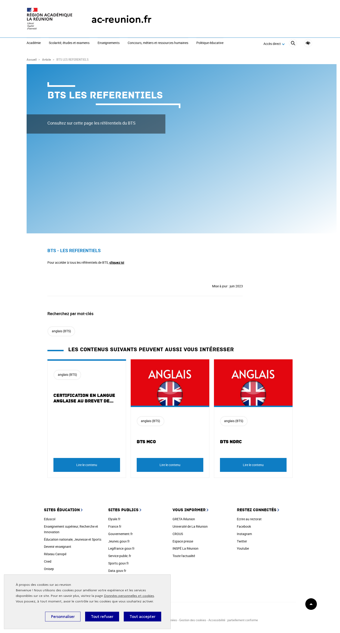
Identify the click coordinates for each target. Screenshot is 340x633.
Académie (34, 43)
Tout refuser (102, 616)
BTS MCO (146, 442)
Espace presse (183, 541)
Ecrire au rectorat (249, 519)
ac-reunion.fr (121, 19)
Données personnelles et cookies (129, 595)
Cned (47, 561)
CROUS (178, 534)
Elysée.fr (114, 519)
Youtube (243, 548)
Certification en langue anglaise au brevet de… (84, 398)
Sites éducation (62, 510)
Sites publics (123, 510)
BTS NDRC (231, 442)
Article (46, 59)
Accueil (32, 59)
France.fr (114, 526)
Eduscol (49, 519)
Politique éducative (209, 43)
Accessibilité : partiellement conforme (233, 620)
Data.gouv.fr (117, 570)
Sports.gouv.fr (118, 563)
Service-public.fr (119, 556)
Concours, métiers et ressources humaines (158, 43)
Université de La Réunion (190, 526)
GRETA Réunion (184, 519)
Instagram (244, 534)
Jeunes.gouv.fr (119, 541)
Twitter (242, 541)
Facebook (244, 526)
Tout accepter (142, 616)
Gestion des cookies (192, 620)
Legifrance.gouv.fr (121, 548)
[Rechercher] (293, 44)
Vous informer (189, 510)
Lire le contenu (86, 465)
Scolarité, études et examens (69, 43)
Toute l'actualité (184, 556)
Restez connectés (256, 510)
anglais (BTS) (61, 331)
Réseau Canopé (55, 554)
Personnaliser (63, 616)
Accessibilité (308, 43)
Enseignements (109, 43)
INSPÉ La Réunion (185, 548)
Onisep (49, 569)
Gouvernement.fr (120, 534)
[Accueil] (50, 19)
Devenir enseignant (57, 546)
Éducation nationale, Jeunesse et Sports (72, 539)
